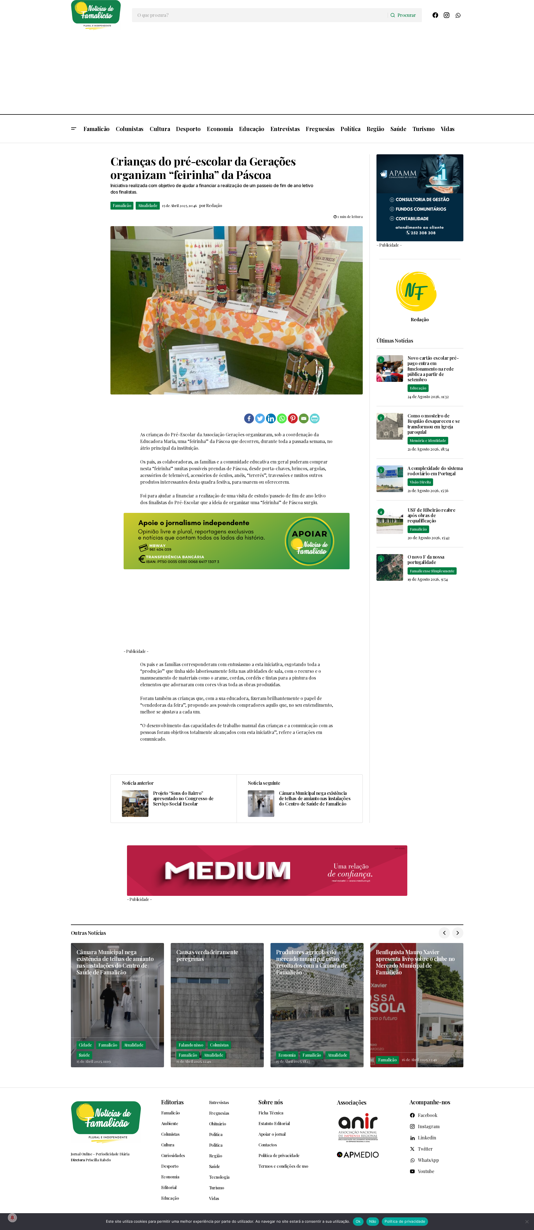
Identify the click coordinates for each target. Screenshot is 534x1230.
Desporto (170, 1166)
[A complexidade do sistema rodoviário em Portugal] (389, 478)
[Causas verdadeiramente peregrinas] (217, 1005)
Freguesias (219, 1113)
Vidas (214, 1198)
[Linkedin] (271, 418)
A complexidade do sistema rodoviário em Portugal (435, 470)
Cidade (85, 1045)
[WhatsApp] (457, 15)
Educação (418, 387)
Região (215, 1155)
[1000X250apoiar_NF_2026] (237, 541)
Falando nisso (191, 1045)
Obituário (217, 1123)
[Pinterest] (293, 418)
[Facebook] (435, 15)
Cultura (167, 1145)
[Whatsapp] (282, 418)
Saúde (84, 1055)
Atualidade (148, 205)
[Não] (527, 1221)
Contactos (267, 1145)
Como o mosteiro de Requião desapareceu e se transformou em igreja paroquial (434, 424)
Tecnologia (219, 1177)
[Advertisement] (267, 72)
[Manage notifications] (12, 1217)
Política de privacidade (279, 1155)
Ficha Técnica (270, 1113)
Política (216, 1134)
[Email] (304, 418)
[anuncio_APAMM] (419, 197)
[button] (73, 129)
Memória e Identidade (428, 440)
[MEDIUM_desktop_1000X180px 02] (267, 870)
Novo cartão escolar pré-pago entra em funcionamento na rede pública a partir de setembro (433, 368)
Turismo (216, 1187)
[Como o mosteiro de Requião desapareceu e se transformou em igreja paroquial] (389, 426)
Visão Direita (420, 481)
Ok (358, 1221)
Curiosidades (173, 1155)
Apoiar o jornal (272, 1134)
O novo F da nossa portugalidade (426, 559)
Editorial (169, 1187)
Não (372, 1221)
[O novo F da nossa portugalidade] (389, 567)
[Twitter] (260, 418)
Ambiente (169, 1123)
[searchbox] (260, 15)
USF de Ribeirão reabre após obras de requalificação (432, 515)
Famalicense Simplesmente (432, 570)
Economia (287, 1055)
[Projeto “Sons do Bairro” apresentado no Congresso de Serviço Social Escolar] (174, 798)
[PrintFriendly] (315, 418)
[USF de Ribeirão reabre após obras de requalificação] (389, 520)
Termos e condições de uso (283, 1166)
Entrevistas (219, 1102)
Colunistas (219, 1045)
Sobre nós (270, 1102)
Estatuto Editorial (274, 1123)
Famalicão (122, 205)
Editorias (172, 1102)
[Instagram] (446, 15)
